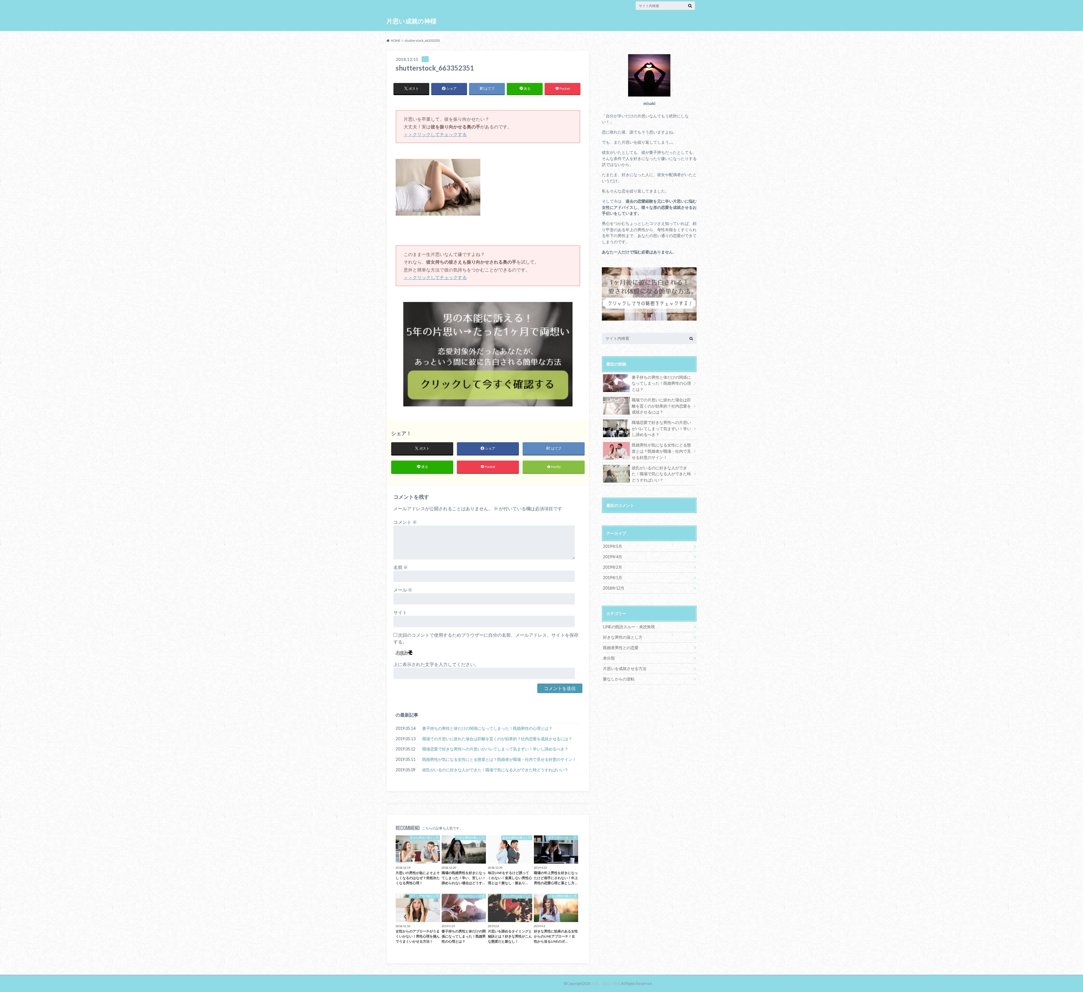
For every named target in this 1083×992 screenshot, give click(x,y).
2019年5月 (612, 546)
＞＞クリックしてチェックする (435, 134)
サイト (400, 612)
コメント (405, 522)
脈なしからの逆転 (619, 678)
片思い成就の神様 (411, 21)
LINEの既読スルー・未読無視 (629, 626)
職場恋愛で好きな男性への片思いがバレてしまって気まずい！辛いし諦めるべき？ (495, 748)
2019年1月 (612, 577)
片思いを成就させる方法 (624, 668)
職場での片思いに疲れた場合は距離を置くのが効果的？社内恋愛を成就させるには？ (497, 738)
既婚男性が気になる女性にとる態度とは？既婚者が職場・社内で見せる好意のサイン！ (499, 759)
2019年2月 (612, 567)
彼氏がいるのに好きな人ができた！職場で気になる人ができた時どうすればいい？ (495, 769)
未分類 (609, 658)
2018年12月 (613, 588)
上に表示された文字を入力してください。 (436, 664)
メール (402, 589)
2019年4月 (612, 556)
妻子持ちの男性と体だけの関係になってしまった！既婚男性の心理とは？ (487, 728)
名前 (400, 567)
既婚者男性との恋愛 (621, 647)
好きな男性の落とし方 (622, 637)
